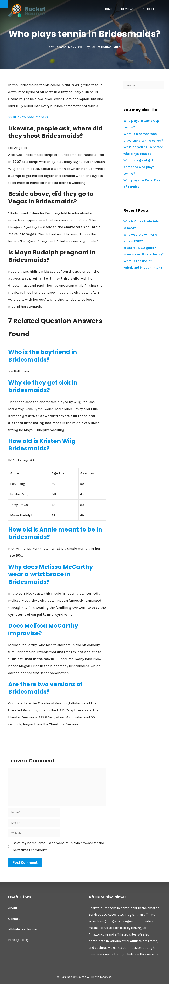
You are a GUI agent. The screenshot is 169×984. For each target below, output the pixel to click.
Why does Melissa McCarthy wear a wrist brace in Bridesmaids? (50, 574)
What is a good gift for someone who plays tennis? (141, 166)
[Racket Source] (26, 10)
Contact (14, 919)
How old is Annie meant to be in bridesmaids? (55, 533)
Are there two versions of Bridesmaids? (45, 688)
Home (108, 9)
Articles (150, 9)
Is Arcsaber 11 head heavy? (143, 254)
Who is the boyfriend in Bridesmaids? (42, 356)
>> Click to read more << (28, 117)
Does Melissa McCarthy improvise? (43, 629)
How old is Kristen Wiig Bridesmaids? (41, 444)
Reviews (127, 9)
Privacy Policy (18, 940)
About (12, 908)
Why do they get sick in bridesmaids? (42, 386)
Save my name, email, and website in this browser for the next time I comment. (58, 846)
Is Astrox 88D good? (139, 248)
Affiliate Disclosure (22, 929)
